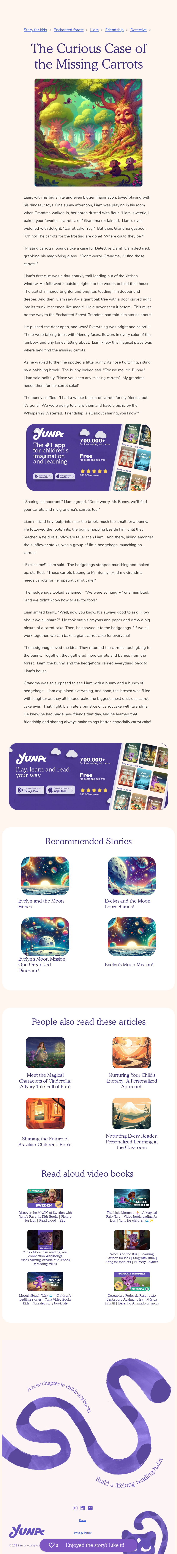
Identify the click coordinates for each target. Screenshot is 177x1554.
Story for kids (35, 29)
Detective (138, 29)
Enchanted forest (69, 29)
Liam (94, 29)
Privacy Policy (83, 1533)
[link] (43, 476)
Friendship (114, 29)
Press (82, 1520)
